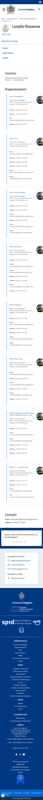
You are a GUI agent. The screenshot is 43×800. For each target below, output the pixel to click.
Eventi (20, 709)
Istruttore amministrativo (14, 78)
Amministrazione (12, 19)
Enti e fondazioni (20, 653)
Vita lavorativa (20, 674)
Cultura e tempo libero (20, 671)
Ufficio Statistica (15, 305)
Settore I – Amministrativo (14, 80)
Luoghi (20, 661)
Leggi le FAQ (20, 764)
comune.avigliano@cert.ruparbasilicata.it (20, 739)
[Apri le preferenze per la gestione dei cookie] (3, 796)
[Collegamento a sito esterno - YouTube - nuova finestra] (23, 754)
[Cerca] (39, 9)
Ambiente (20, 693)
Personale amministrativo (28, 19)
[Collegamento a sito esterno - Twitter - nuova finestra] (16, 754)
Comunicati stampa (20, 706)
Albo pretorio (20, 718)
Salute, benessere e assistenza (20, 696)
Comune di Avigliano (26, 9)
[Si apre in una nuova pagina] (20, 779)
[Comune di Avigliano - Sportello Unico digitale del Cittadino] (10, 9)
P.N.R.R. (20, 772)
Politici (20, 655)
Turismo (20, 682)
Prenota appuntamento (20, 761)
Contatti (20, 725)
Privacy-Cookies (7, 793)
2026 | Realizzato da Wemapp (22, 798)
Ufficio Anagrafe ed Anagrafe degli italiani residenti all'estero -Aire (21, 414)
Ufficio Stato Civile (16, 359)
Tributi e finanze (20, 690)
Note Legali (18, 793)
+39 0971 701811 (20, 736)
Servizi (20, 665)
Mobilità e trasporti (20, 685)
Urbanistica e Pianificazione (20, 679)
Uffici (20, 650)
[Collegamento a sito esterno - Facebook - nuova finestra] (20, 754)
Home (3, 19)
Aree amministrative (20, 644)
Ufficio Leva (13, 138)
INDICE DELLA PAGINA (10, 41)
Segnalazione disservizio (20, 767)
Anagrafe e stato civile (20, 668)
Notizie (20, 703)
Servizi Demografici (16, 96)
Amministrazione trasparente (20, 721)
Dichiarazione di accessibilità (20, 770)
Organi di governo (20, 647)
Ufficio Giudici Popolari (17, 192)
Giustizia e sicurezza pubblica (20, 688)
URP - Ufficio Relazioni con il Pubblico (20, 742)
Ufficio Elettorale (15, 246)
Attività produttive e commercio (20, 677)
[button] (40, 2)
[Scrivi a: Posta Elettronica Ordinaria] (20, 740)
